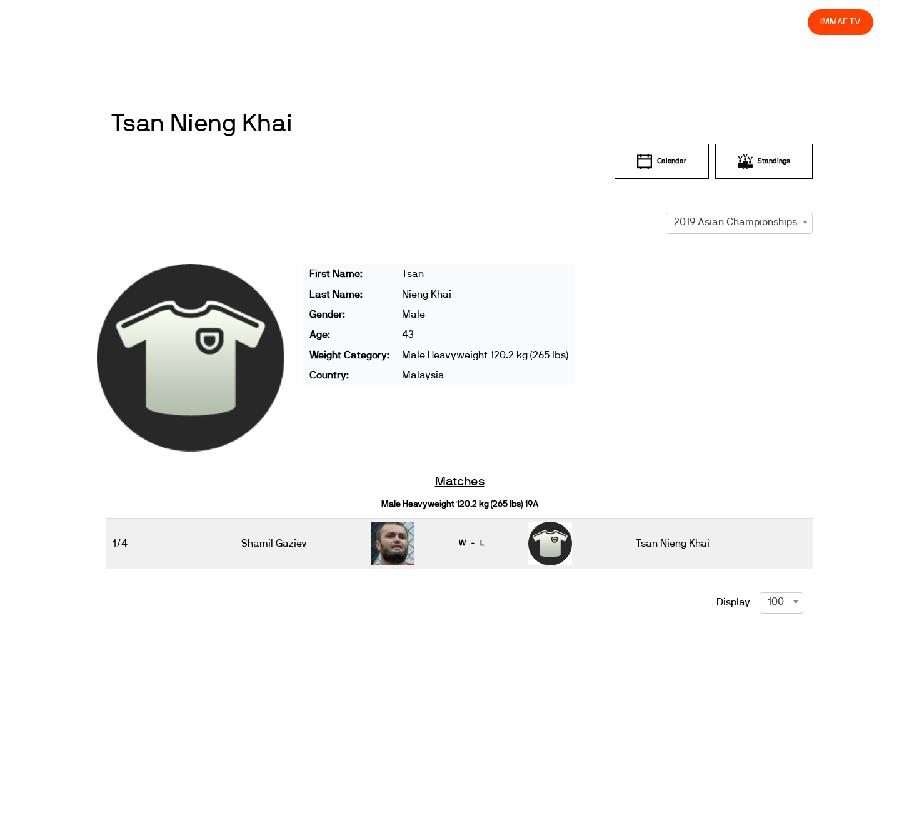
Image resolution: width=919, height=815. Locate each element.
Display (733, 602)
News (430, 21)
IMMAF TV (840, 21)
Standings (774, 161)
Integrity (739, 21)
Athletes (687, 21)
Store (786, 21)
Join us (636, 21)
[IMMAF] (76, 22)
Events (475, 21)
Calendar (671, 161)
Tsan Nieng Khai (201, 123)
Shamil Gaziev (274, 544)
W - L (471, 543)
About (520, 21)
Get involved (577, 21)
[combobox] (739, 222)
